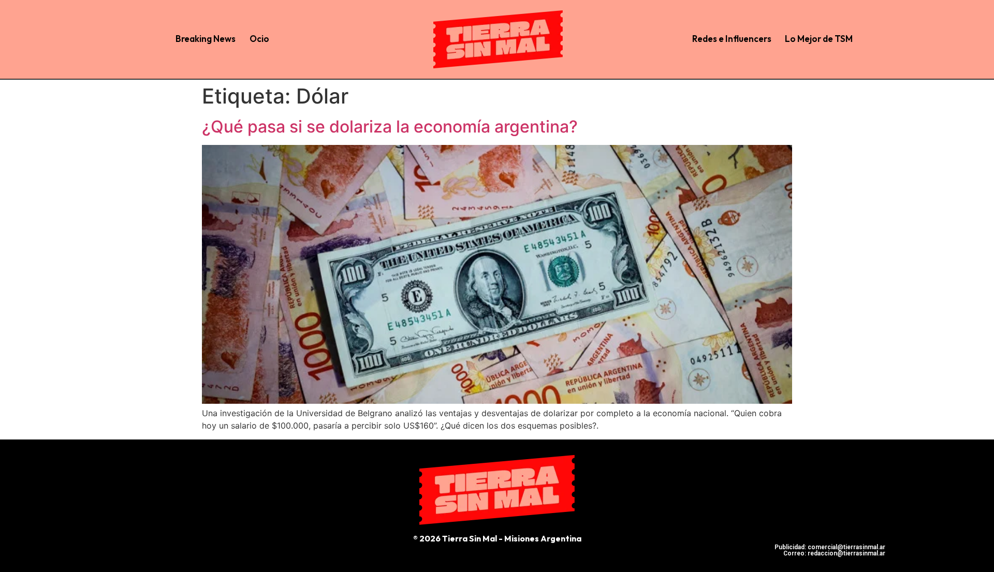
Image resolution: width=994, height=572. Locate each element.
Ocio (259, 38)
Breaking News (206, 38)
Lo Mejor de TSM (819, 38)
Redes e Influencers (731, 38)
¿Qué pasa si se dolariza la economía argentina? (390, 126)
